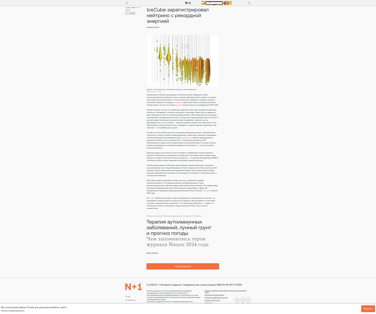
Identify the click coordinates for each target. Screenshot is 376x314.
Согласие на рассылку (212, 300)
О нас (127, 296)
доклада (178, 105)
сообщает (178, 102)
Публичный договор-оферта (214, 295)
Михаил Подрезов (152, 253)
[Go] (126, 2)
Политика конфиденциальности (12, 310)
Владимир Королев (153, 27)
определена (187, 138)
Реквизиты (208, 303)
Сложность (130, 300)
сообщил (206, 191)
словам (152, 198)
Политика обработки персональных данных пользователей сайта (225, 291)
